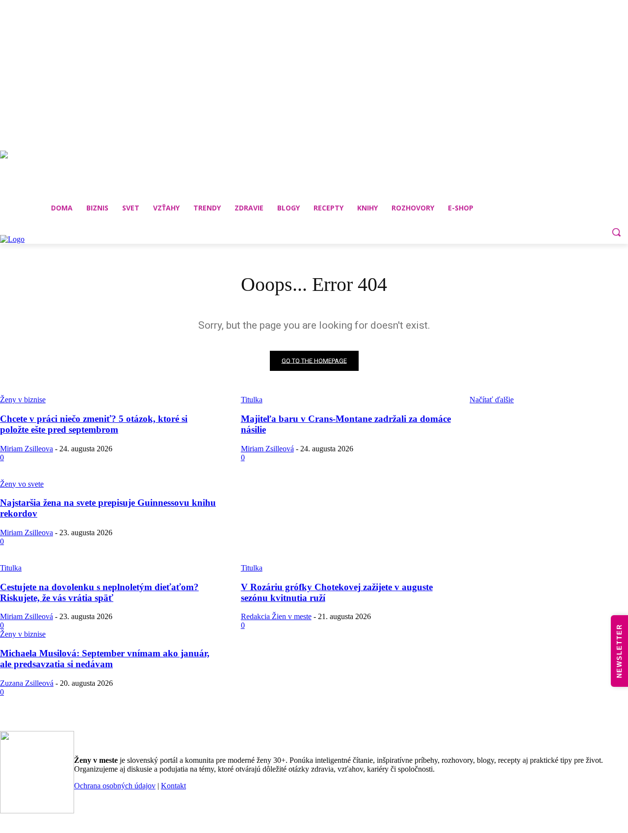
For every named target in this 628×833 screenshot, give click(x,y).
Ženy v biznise (23, 634)
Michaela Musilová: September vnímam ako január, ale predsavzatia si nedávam (104, 658)
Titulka (11, 568)
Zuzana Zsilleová (26, 683)
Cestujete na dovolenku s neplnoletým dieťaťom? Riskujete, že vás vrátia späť (99, 592)
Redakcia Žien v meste (276, 616)
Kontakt (173, 785)
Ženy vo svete (22, 484)
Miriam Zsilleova (26, 448)
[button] (616, 232)
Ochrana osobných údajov (115, 785)
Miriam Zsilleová (267, 448)
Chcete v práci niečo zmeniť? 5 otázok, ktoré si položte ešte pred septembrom (93, 424)
